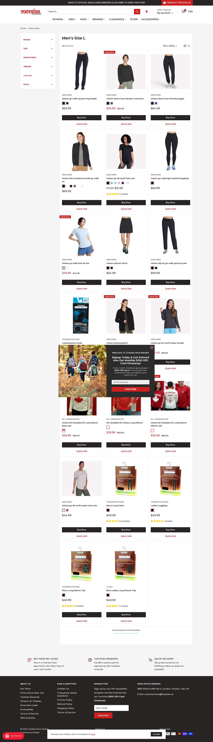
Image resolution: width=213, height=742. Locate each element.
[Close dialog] (152, 347)
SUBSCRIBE (130, 389)
